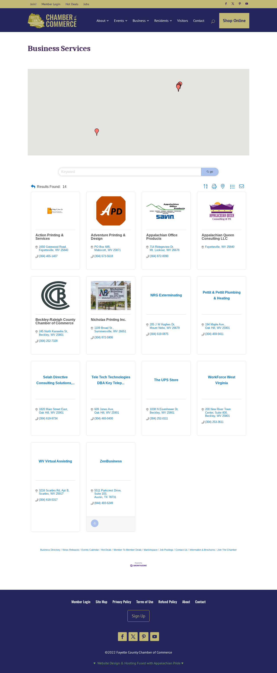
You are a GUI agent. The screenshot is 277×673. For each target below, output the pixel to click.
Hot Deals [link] (106, 549)
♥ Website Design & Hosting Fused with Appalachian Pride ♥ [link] (138, 663)
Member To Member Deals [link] (128, 549)
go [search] (211, 171)
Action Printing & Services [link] (49, 236)
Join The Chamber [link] (227, 549)
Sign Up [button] (138, 616)
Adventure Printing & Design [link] (108, 236)
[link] (33, 4)
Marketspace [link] (151, 549)
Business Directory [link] (50, 549)
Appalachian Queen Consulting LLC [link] (218, 236)
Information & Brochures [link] (202, 549)
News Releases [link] (71, 549)
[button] (226, 3)
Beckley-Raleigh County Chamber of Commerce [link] (55, 321)
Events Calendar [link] (90, 549)
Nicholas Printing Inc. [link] (108, 319)
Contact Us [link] (181, 549)
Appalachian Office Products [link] (161, 236)
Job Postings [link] (166, 549)
